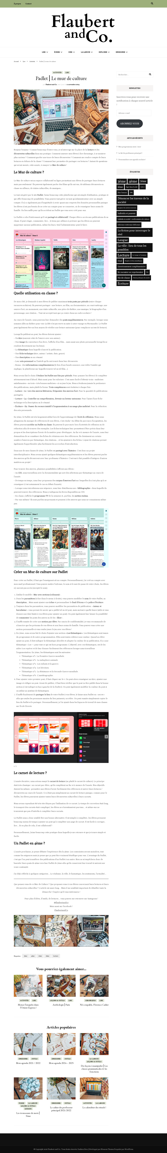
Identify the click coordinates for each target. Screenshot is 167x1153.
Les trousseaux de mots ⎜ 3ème (28, 1114)
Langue (123, 240)
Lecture (55, 956)
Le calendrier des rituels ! (94, 1107)
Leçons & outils (57, 1000)
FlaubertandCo (61, 910)
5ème (40, 956)
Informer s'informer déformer (129, 225)
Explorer (103, 52)
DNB (131, 192)
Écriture (123, 283)
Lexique (28, 1109)
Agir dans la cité (131, 187)
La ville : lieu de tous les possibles (132, 247)
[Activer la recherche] (152, 3)
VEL (147, 272)
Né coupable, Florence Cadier (94, 1004)
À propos (17, 4)
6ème (47, 956)
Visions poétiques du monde (141, 277)
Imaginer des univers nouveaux (127, 207)
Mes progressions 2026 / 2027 (129, 147)
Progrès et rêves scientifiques (133, 261)
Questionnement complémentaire (131, 266)
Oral (120, 261)
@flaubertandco (61, 902)
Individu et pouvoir (127, 213)
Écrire (57, 52)
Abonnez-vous (129, 123)
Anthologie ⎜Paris (61, 1004)
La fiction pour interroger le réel (134, 232)
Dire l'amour (122, 192)
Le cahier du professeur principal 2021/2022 (61, 1109)
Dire (70, 52)
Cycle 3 (142, 187)
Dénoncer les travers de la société (133, 200)
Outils (35, 1059)
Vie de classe (124, 278)
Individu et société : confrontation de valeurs (133, 219)
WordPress (129, 1149)
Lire (43, 52)
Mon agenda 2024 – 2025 (61, 1063)
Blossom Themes (107, 1149)
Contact (28, 4)
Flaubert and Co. (51, 84)
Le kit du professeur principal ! (130, 153)
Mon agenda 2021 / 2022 (28, 1063)
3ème (25, 956)
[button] (106, 736)
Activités (57, 72)
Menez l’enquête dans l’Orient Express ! (28, 1006)
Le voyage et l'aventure (139, 255)
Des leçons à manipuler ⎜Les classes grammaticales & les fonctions (94, 1068)
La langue (85, 52)
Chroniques (90, 1000)
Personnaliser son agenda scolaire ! (132, 160)
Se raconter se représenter (130, 272)
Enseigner (120, 52)
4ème (32, 956)
